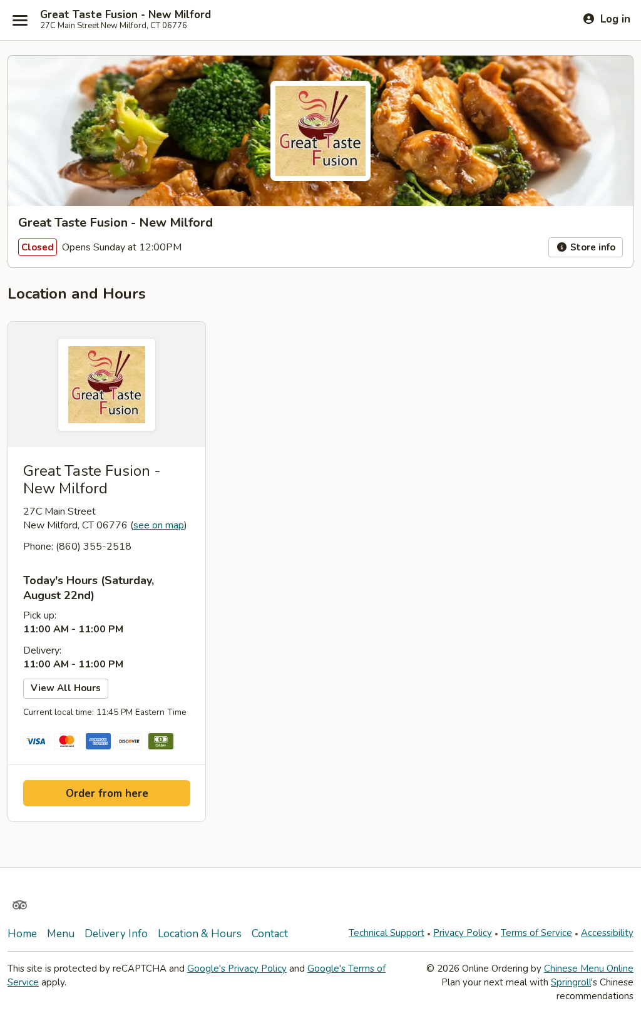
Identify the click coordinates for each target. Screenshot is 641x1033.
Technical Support (386, 933)
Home (22, 934)
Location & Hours (200, 934)
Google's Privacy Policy (237, 968)
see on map (158, 525)
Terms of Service (536, 933)
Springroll (571, 982)
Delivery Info (116, 934)
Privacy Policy (462, 933)
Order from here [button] (107, 793)
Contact (270, 934)
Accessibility (607, 933)
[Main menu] (20, 20)
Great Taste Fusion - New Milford (125, 15)
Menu (60, 934)
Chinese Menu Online (588, 968)
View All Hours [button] (66, 688)
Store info (591, 247)
